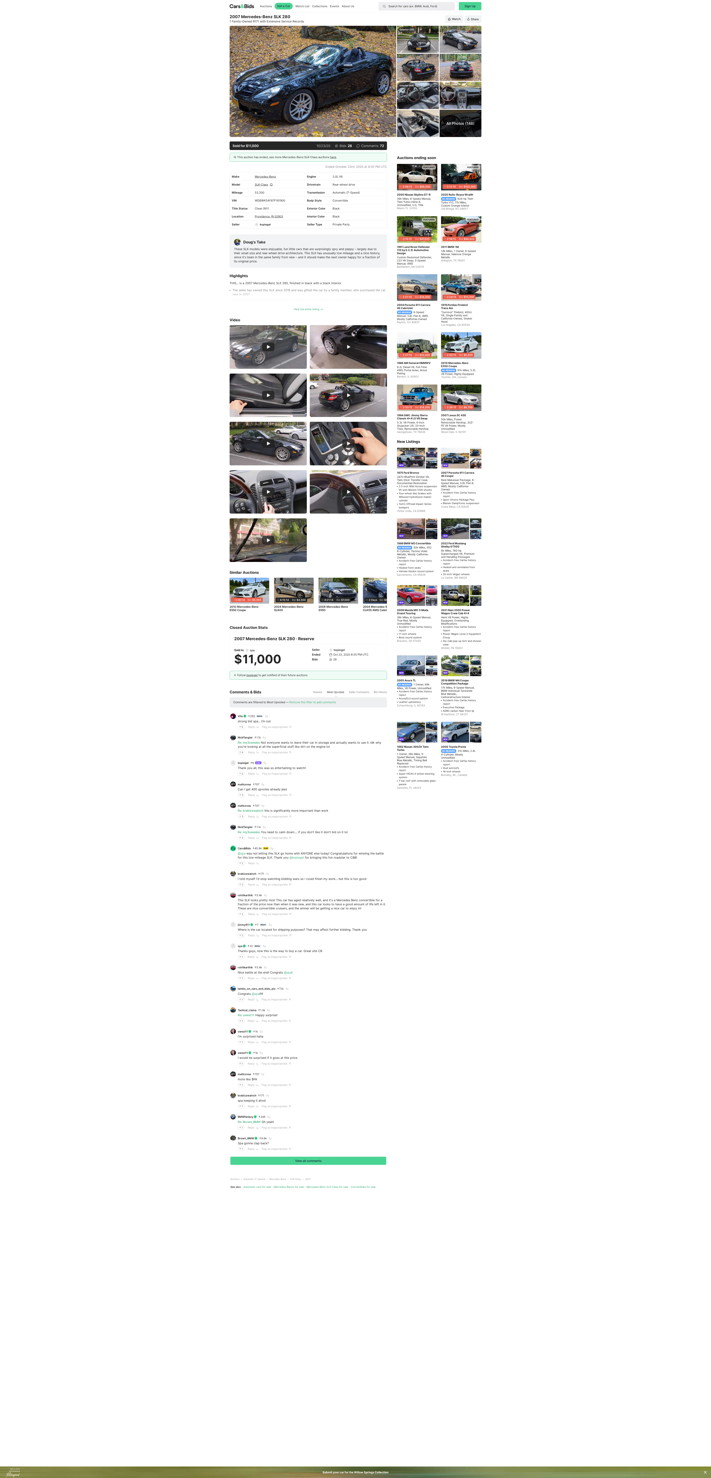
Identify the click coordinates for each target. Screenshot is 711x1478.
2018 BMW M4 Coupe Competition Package (455, 682)
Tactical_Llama (247, 1010)
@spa (242, 853)
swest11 (243, 1031)
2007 (308, 1179)
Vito (240, 716)
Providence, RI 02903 (269, 216)
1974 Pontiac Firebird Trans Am (454, 306)
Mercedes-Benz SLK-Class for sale (327, 1186)
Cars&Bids (244, 848)
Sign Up (470, 6)
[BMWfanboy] (233, 1117)
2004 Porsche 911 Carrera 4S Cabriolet (413, 306)
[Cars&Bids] (233, 848)
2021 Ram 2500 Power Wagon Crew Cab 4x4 (455, 611)
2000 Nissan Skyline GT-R (413, 194)
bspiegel (265, 224)
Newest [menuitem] (317, 692)
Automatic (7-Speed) (254, 1179)
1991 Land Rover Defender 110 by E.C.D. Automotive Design (413, 250)
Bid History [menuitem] (380, 692)
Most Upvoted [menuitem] (335, 692)
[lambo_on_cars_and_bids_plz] (233, 989)
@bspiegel (296, 857)
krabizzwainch (247, 873)
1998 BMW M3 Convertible (414, 543)
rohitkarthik (245, 895)
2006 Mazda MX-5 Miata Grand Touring (412, 611)
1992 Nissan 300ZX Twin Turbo (413, 748)
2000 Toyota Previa (453, 746)
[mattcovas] (233, 784)
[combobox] (416, 6)
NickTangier (245, 737)
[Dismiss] (705, 1472)
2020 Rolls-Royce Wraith (457, 194)
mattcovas (244, 784)
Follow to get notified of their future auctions (272, 675)
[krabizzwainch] (233, 874)
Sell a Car (283, 6)
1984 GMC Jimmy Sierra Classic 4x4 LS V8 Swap (412, 417)
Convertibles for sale (363, 1186)
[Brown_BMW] (233, 1138)
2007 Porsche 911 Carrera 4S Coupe (457, 474)
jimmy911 (244, 924)
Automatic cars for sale (257, 1186)
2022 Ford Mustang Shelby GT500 (453, 545)
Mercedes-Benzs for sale (289, 1186)
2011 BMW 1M (450, 246)
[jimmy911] (233, 924)
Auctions (266, 6)
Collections (319, 6)
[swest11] (233, 1031)
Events (334, 6)
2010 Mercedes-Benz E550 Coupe (244, 608)
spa (252, 650)
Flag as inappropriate (275, 726)
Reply (251, 726)
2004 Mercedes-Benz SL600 (288, 608)
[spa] (247, 650)
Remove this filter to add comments (312, 702)
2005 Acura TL (406, 680)
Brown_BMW (246, 1138)
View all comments (308, 1161)
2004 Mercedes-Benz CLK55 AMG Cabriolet (377, 608)
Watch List (302, 6)
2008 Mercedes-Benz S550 (333, 608)
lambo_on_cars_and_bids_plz (257, 988)
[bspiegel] (256, 224)
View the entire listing (306, 309)
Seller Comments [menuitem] (359, 692)
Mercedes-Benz (265, 176)
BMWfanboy (245, 1116)
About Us (348, 6)
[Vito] (233, 716)
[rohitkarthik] (233, 895)
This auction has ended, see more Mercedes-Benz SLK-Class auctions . (287, 157)
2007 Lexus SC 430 (453, 415)
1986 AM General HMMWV (413, 362)
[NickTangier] (233, 737)
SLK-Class (261, 184)
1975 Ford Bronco (408, 472)
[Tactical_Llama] (233, 1010)
